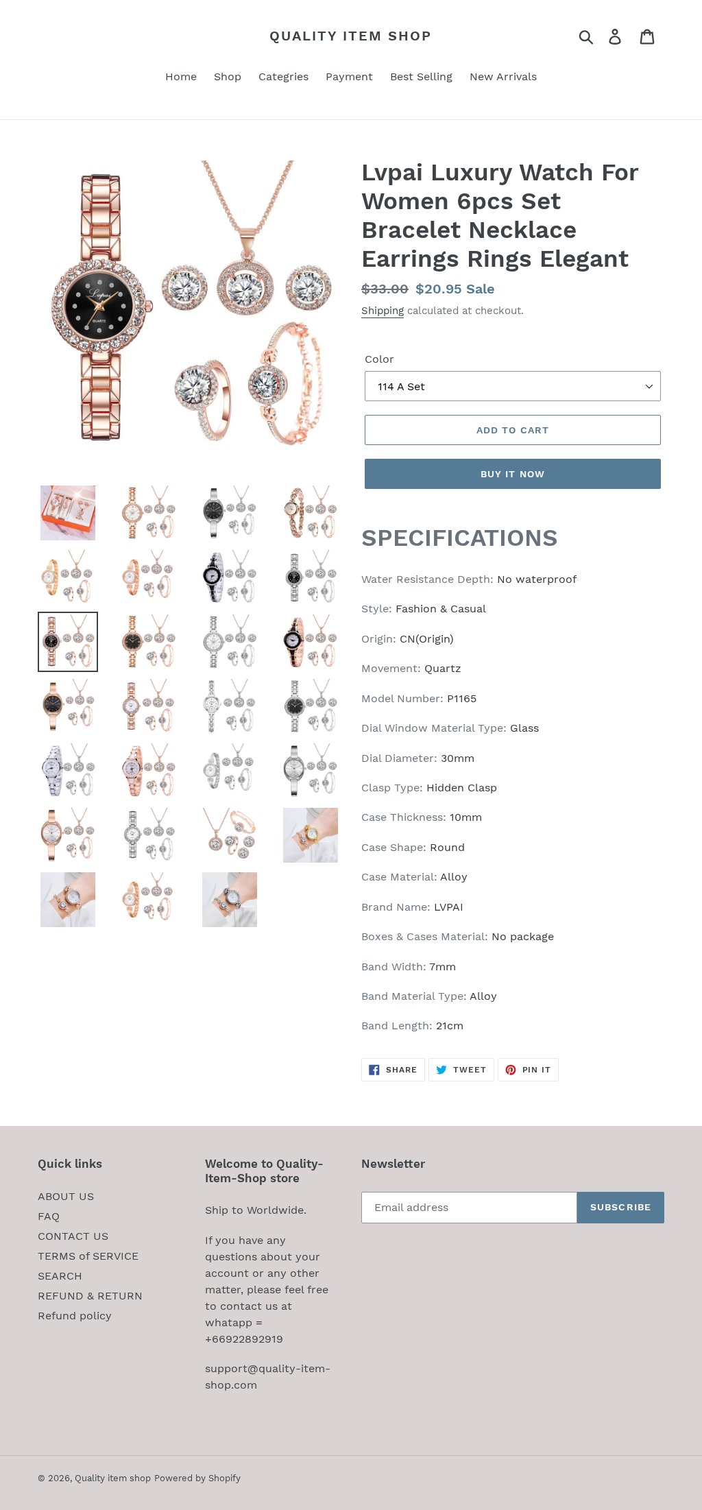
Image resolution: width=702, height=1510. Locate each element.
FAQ (49, 1216)
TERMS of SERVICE (88, 1255)
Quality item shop (350, 35)
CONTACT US (73, 1236)
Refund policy (75, 1315)
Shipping (382, 310)
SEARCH (60, 1275)
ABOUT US (66, 1196)
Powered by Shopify (197, 1478)
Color (379, 358)
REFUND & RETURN (90, 1295)
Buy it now (513, 473)
